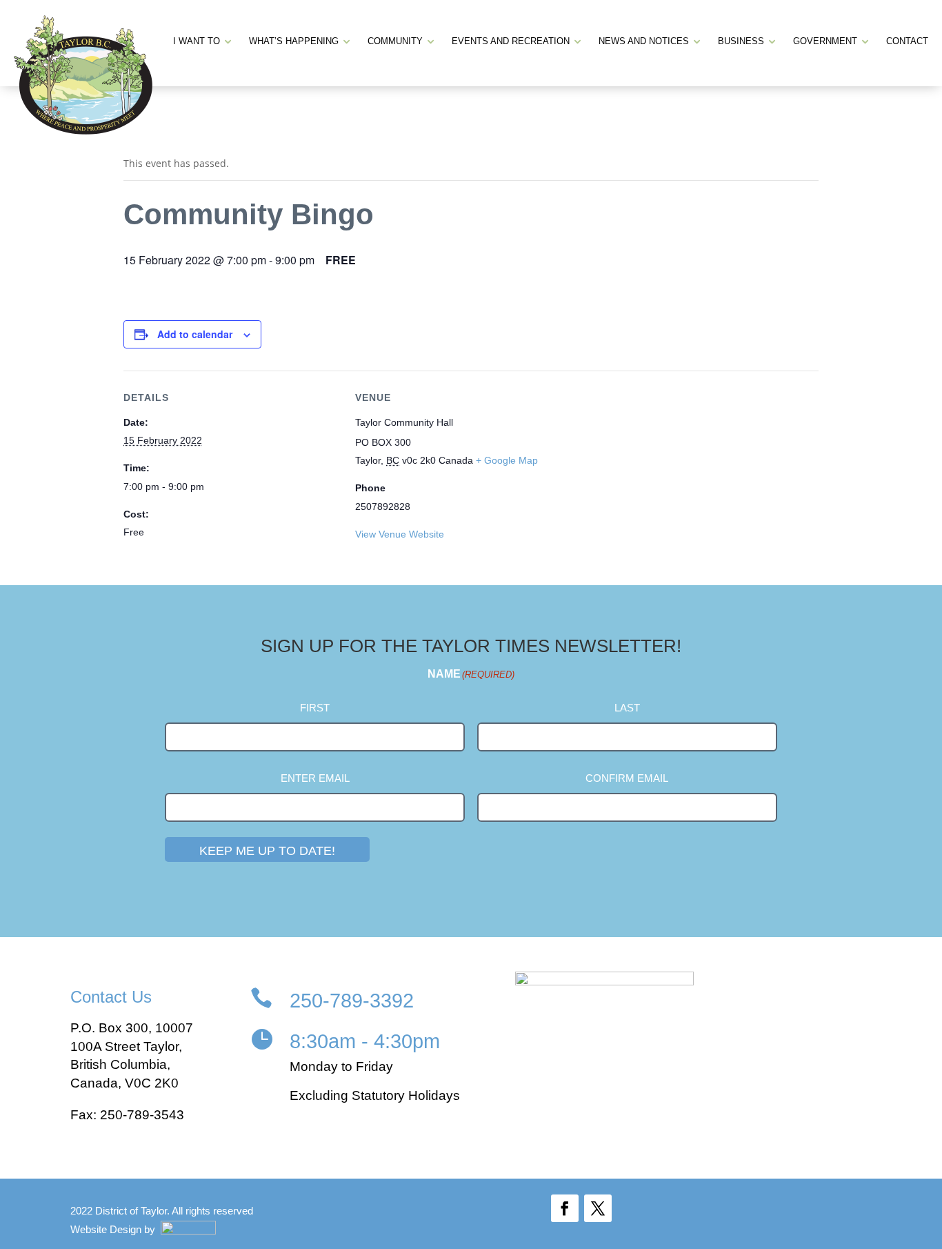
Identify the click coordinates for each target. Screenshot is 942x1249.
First (315, 708)
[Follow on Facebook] (565, 1208)
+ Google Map (507, 460)
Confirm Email (626, 778)
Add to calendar (194, 334)
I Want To (196, 41)
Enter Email (315, 778)
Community (395, 41)
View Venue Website (399, 534)
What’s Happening (294, 41)
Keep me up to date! (267, 851)
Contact (907, 41)
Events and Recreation (511, 41)
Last (627, 708)
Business (741, 41)
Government (825, 41)
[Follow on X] (598, 1208)
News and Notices (644, 41)
